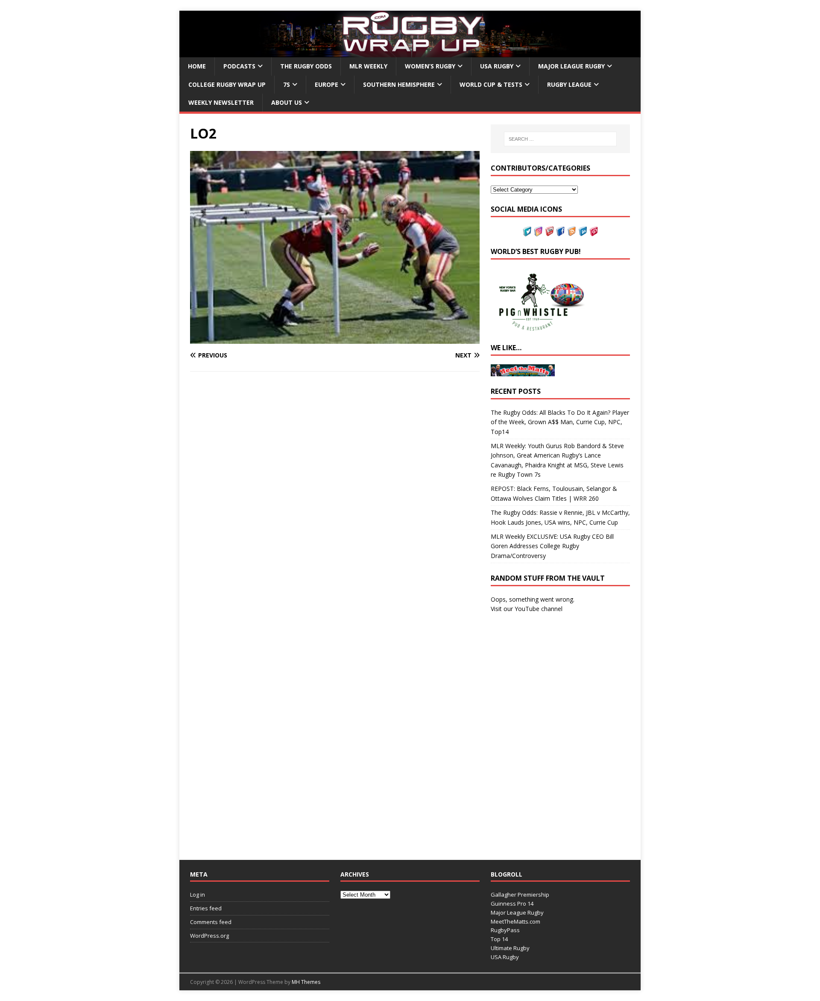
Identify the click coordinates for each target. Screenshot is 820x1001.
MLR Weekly (368, 66)
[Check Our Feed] (571, 231)
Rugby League (569, 84)
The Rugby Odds (306, 66)
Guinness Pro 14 (512, 903)
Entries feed (206, 908)
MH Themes (306, 982)
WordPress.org (209, 935)
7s (286, 84)
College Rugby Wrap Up (227, 84)
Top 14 (499, 939)
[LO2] (335, 339)
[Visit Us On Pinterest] (593, 231)
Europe (326, 84)
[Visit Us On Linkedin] (582, 231)
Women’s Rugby (430, 66)
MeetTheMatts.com (515, 921)
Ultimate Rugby (510, 948)
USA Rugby (496, 66)
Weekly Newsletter (221, 102)
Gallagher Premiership (520, 894)
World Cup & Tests (491, 84)
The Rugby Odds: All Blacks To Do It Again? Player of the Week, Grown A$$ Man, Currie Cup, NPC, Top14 (560, 422)
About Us (286, 102)
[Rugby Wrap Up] (410, 52)
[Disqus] (335, 498)
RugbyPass (505, 930)
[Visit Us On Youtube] (549, 231)
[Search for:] (560, 139)
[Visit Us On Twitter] (527, 231)
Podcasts (239, 66)
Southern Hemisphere (399, 84)
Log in (197, 894)
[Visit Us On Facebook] (560, 231)
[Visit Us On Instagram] (538, 231)
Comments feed (210, 922)
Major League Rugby (571, 66)
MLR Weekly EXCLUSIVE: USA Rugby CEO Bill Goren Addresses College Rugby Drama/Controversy (552, 546)
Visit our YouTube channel (526, 609)
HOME (197, 66)
